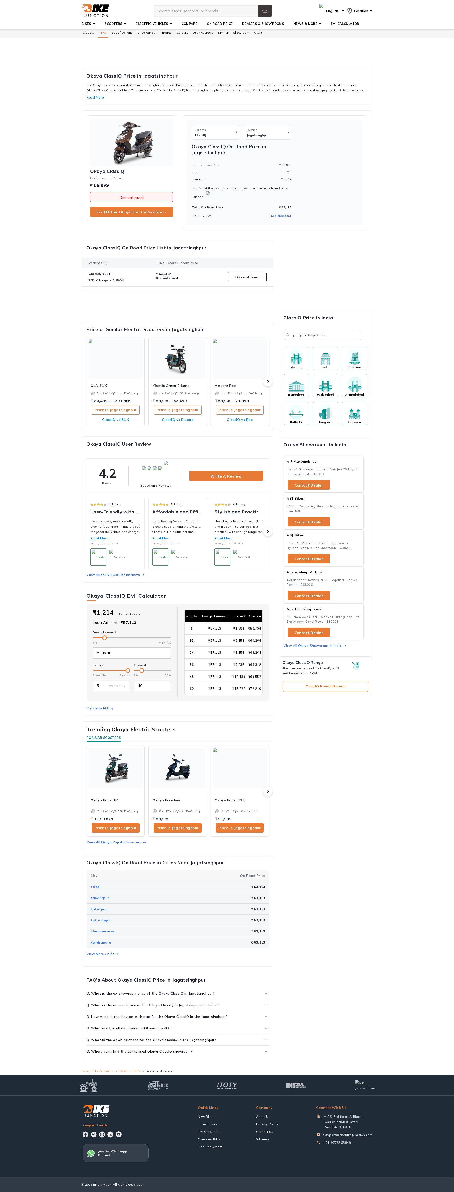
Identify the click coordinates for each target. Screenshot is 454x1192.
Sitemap (262, 1139)
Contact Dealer (309, 485)
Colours (182, 32)
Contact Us (264, 1132)
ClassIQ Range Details (325, 686)
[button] (265, 11)
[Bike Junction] (95, 10)
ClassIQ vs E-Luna (178, 420)
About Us (263, 1116)
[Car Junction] (365, 1085)
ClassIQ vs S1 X (115, 420)
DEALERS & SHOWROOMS (263, 24)
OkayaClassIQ (107, 171)
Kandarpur (99, 898)
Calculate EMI (98, 708)
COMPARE (189, 24)
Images (166, 32)
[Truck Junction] (158, 1085)
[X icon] (110, 1134)
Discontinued (131, 197)
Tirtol (95, 887)
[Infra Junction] (296, 1085)
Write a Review (225, 476)
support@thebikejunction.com (348, 1135)
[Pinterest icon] (94, 1134)
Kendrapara (100, 942)
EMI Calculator (280, 216)
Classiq (136, 1071)
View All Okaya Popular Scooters (114, 842)
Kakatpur (98, 909)
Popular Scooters (104, 738)
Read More (99, 538)
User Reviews (203, 32)
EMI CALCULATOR (345, 24)
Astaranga (99, 920)
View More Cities (100, 954)
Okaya (123, 1071)
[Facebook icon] (85, 1134)
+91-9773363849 (337, 1142)
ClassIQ (89, 32)
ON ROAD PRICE (220, 24)
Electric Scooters (103, 1071)
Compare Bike (209, 1139)
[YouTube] (119, 1134)
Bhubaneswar (102, 931)
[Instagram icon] (102, 1134)
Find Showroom (210, 1147)
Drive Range (146, 32)
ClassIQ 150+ (99, 274)
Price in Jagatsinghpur (116, 410)
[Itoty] (227, 1085)
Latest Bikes (207, 1124)
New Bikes (206, 1116)
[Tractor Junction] (88, 1085)
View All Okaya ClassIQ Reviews (113, 575)
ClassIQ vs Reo (240, 420)
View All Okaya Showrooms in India (312, 646)
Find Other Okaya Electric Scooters (131, 212)
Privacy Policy (267, 1124)
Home (85, 1071)
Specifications (122, 32)
